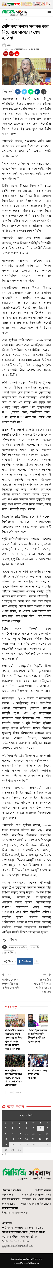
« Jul (4, 1154)
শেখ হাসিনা (9, 952)
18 (26, 1139)
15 (6, 1139)
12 (33, 1133)
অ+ (5, 53)
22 (6, 1144)
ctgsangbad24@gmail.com (19, 1246)
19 (33, 1139)
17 (19, 1139)
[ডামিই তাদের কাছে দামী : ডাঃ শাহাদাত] (38, 1060)
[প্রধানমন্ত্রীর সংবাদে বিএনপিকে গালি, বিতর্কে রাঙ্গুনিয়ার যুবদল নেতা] (38, 1020)
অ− (11, 53)
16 (12, 1139)
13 (40, 1133)
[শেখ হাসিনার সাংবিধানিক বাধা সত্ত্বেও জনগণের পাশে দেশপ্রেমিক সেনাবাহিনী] (15, 1060)
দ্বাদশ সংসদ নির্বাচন (18, 947)
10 (19, 1133)
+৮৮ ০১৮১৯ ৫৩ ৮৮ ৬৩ (17, 1241)
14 (47, 1133)
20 (40, 1139)
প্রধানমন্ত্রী (34, 947)
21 (47, 1139)
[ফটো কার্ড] (16, 53)
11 (26, 1133)
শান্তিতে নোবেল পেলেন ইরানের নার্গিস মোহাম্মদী (11, 984)
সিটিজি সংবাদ (34, 1263)
